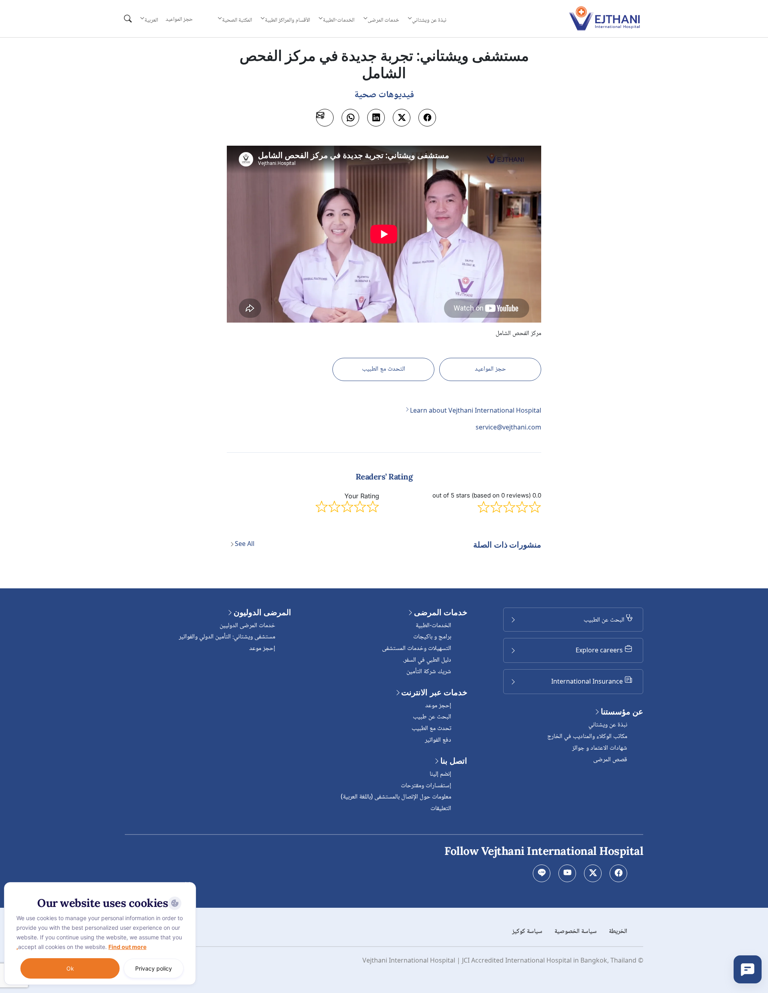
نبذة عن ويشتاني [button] (429, 20)
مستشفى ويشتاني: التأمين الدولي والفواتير (227, 637)
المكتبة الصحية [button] (237, 20)
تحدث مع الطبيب (431, 728)
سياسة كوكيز (527, 931)
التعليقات (440, 808)
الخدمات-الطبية (433, 625)
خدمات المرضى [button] (383, 20)
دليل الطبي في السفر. (427, 660)
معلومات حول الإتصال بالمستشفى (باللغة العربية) (396, 797)
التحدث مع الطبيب (383, 369)
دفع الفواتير (438, 740)
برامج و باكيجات (432, 637)
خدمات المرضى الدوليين (247, 625)
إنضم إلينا (440, 774)
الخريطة (618, 931)
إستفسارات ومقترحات (426, 785)
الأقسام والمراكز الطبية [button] (287, 20)
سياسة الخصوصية (575, 931)
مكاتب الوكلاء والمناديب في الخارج (587, 736)
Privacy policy (153, 968)
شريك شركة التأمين (428, 671)
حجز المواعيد (179, 19)
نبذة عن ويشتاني (607, 725)
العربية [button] (151, 20)
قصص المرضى (610, 759)
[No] (188, 884)
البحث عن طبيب (432, 717)
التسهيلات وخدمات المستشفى (416, 648)
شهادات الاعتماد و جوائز (599, 748)
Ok (70, 968)
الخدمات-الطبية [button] (338, 20)
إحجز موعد (438, 705)
